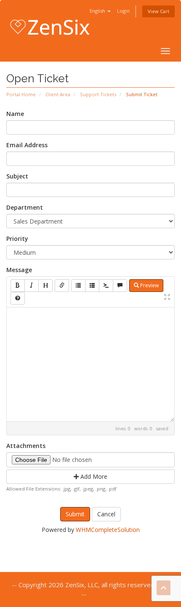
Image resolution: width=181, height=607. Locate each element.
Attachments (25, 446)
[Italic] (31, 285)
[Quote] (120, 285)
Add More (93, 476)
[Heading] (45, 285)
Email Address (27, 145)
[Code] (106, 285)
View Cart (158, 11)
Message (19, 270)
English (98, 11)
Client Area (57, 94)
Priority (17, 239)
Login (123, 11)
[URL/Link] (62, 285)
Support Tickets (98, 94)
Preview (149, 285)
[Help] (18, 298)
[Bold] (18, 285)
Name (15, 114)
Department (24, 207)
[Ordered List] (92, 285)
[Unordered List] (78, 285)
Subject (17, 176)
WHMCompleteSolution (108, 530)
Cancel (106, 514)
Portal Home (21, 94)
